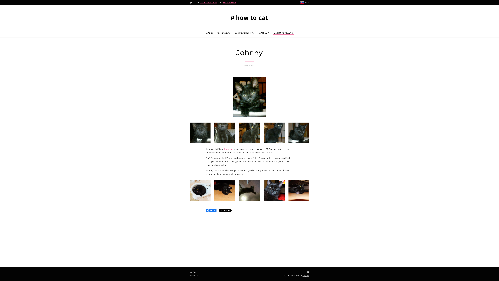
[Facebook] (190, 2)
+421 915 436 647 (229, 2)
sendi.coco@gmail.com (208, 2)
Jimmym (228, 149)
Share (212, 210)
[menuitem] (210, 33)
